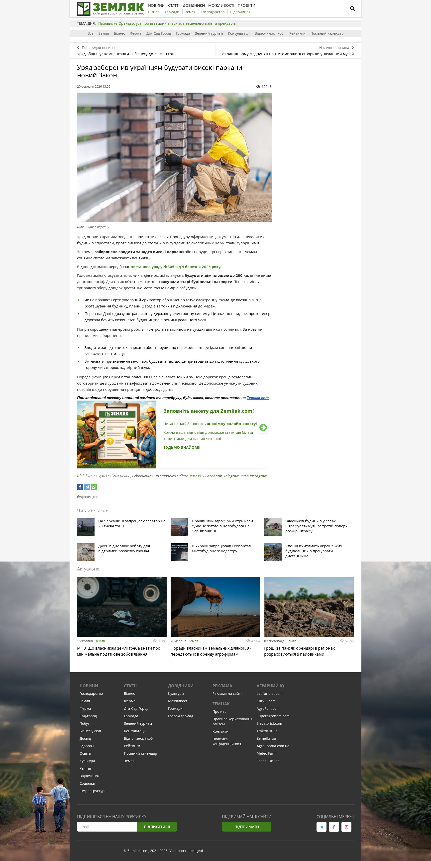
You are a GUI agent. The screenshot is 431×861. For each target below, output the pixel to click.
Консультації (239, 33)
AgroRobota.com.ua (273, 745)
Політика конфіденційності (227, 741)
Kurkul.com (266, 701)
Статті (130, 686)
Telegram (231, 475)
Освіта (85, 753)
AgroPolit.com (268, 708)
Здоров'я (87, 745)
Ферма (135, 33)
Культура (87, 760)
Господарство (91, 693)
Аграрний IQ (270, 686)
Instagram (258, 475)
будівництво (87, 496)
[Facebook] (80, 487)
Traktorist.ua (267, 730)
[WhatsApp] (94, 487)
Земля (104, 33)
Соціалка (87, 783)
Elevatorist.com (269, 723)
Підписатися (157, 826)
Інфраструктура (93, 790)
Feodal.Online (268, 760)
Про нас (219, 711)
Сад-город (88, 716)
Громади (175, 708)
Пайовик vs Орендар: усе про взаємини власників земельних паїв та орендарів (167, 23)
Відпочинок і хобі (269, 33)
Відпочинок (90, 775)
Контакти (220, 731)
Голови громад (180, 716)
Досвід (85, 738)
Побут (85, 723)
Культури (176, 693)
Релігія (85, 768)
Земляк (195, 475)
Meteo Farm (267, 753)
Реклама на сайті (227, 693)
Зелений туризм (209, 33)
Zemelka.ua (266, 738)
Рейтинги (297, 33)
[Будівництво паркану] (174, 157)
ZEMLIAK (221, 704)
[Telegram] (87, 487)
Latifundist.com (270, 693)
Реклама (222, 686)
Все (91, 33)
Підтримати (246, 826)
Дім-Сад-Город (158, 33)
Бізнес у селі (90, 730)
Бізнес (119, 33)
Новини (89, 686)
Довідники (181, 686)
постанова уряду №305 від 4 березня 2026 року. (176, 266)
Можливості (178, 701)
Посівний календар (327, 33)
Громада (183, 33)
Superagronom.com (273, 716)
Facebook (213, 475)
